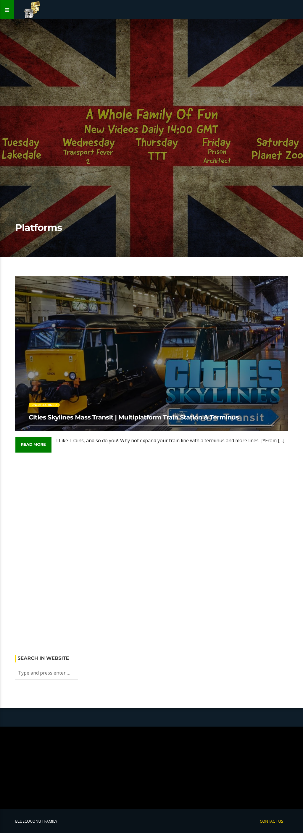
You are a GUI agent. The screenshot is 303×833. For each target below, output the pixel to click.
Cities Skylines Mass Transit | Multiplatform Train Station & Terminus (134, 417)
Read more (33, 444)
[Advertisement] (151, 556)
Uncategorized (44, 405)
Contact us (271, 821)
